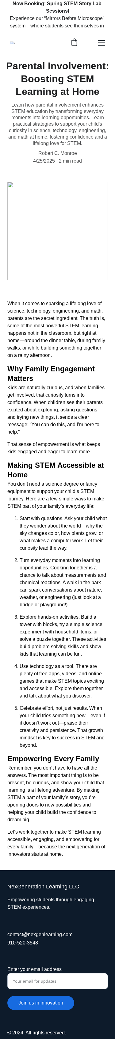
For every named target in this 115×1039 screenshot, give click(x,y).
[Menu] (101, 43)
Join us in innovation (40, 1002)
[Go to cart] (74, 42)
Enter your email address (34, 969)
